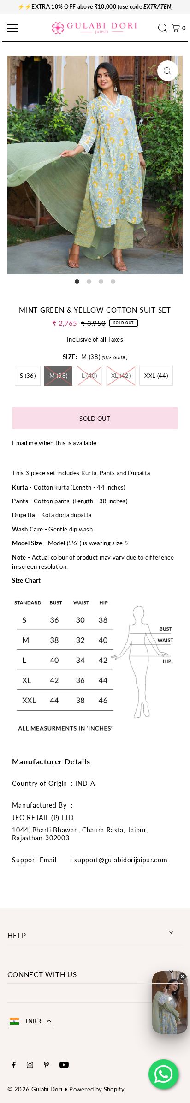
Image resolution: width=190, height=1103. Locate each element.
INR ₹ (34, 1021)
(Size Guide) (115, 357)
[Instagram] (30, 1065)
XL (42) (121, 375)
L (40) (89, 375)
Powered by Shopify (97, 1089)
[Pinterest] (46, 1065)
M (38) (58, 375)
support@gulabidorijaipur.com (120, 860)
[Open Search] (165, 28)
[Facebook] (14, 1065)
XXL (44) (156, 375)
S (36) (28, 375)
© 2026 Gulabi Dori (34, 1089)
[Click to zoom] (167, 70)
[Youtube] (64, 1065)
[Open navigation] (11, 28)
